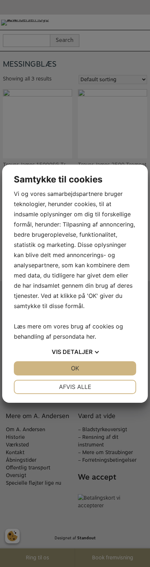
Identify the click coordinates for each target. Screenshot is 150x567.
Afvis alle (75, 386)
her (90, 336)
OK (75, 368)
